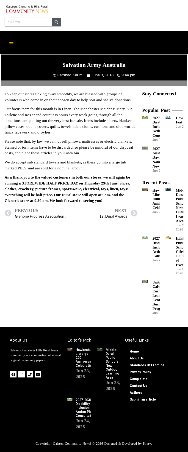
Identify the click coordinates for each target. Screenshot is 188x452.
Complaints (138, 379)
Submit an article (143, 399)
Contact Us (138, 386)
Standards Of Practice (147, 365)
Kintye (147, 443)
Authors (136, 392)
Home (134, 351)
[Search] (56, 22)
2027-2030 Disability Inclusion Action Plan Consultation (86, 408)
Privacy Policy (140, 372)
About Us (137, 358)
